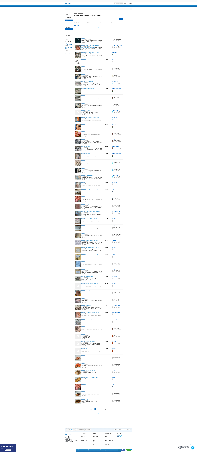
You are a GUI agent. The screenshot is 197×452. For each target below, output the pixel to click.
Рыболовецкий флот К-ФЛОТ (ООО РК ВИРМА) (88, 47)
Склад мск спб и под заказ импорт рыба (92, 384)
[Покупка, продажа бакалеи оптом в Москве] (88, 429)
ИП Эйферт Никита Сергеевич (116, 88)
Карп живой (87, 74)
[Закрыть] (15, 445)
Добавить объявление (108, 444)
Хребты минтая (88, 305)
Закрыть (107, 450)
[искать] (121, 19)
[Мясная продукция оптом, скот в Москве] (67, 429)
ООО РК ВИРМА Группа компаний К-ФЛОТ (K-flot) (117, 45)
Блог (93, 444)
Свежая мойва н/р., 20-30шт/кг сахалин (92, 247)
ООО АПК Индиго (114, 182)
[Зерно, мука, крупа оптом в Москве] (76, 429)
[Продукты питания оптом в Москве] (74, 429)
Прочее (67, 39)
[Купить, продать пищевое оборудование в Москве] (70, 429)
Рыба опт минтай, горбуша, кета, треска (92, 52)
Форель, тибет (87, 160)
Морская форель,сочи (89, 81)
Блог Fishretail (68, 41)
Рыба (106, 436)
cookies (87, 449)
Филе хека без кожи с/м (89, 175)
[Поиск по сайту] (131, 6)
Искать (129, 429)
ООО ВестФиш (114, 334)
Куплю (67, 21)
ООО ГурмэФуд (114, 276)
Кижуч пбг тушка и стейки (89, 124)
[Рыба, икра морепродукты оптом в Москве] (72, 429)
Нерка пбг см (87, 146)
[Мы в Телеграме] (120, 436)
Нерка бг (86, 348)
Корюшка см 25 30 (88, 95)
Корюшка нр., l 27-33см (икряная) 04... (91, 240)
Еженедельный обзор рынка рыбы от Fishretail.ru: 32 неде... (68, 48)
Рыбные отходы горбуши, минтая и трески (92, 211)
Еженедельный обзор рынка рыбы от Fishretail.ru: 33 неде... (68, 43)
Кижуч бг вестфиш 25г (89, 334)
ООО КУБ (113, 355)
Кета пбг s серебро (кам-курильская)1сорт (92, 225)
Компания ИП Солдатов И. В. (85, 54)
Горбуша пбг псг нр (88, 139)
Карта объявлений (108, 445)
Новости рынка (95, 437)
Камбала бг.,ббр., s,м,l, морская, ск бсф (91, 218)
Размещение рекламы (84, 437)
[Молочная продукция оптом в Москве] (83, 429)
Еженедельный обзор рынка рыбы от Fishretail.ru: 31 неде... (68, 53)
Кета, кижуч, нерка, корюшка (90, 341)
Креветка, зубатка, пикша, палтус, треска (92, 45)
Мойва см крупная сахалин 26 (90, 88)
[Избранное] (112, 3)
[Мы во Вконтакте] (118, 436)
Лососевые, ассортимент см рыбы (91, 269)
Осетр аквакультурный (89, 59)
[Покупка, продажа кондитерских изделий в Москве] (79, 429)
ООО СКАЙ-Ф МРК (115, 81)
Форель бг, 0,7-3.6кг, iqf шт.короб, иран (91, 283)
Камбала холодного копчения (90, 370)
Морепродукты (68, 31)
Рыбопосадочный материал (109, 440)
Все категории (76, 25)
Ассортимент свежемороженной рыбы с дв (92, 254)
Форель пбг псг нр (88, 153)
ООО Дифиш (114, 218)
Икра (67, 30)
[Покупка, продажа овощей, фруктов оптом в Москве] (81, 429)
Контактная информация (84, 440)
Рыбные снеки (68, 27)
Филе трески (87, 182)
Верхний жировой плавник (89, 355)
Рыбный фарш (87, 204)
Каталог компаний (95, 436)
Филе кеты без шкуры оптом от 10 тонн (92, 312)
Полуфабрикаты (68, 35)
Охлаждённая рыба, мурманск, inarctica (92, 117)
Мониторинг (95, 441)
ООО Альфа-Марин (115, 189)
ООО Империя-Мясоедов (116, 204)
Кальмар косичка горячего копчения (91, 377)
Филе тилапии (87, 110)
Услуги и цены (83, 436)
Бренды (94, 440)
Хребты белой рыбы (88, 319)
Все (66, 18)
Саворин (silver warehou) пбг (90, 276)
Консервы (67, 36)
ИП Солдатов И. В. (115, 52)
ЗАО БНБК (113, 74)
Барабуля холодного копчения (90, 399)
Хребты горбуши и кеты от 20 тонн (91, 290)
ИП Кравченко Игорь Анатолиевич (117, 59)
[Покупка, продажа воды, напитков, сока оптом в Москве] (85, 429)
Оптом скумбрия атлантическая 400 (91, 189)
